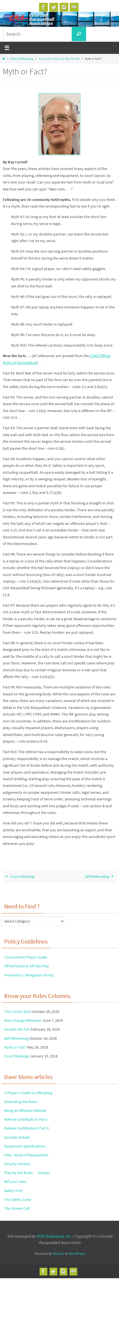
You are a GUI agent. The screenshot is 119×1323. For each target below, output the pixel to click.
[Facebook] (43, 7)
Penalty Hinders (17, 1163)
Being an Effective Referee (25, 1110)
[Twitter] (53, 7)
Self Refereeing (97, 876)
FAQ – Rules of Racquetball (26, 1154)
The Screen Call (17, 1208)
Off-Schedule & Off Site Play (26, 965)
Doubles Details (17, 1137)
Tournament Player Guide (25, 957)
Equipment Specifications (25, 1146)
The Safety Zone (17, 1199)
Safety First (13, 1190)
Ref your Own (15, 1181)
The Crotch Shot (17, 1011)
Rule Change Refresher (23, 1020)
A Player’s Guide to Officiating (28, 1092)
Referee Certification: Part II (26, 1128)
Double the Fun (17, 1029)
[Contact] (74, 7)
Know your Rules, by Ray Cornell (59, 59)
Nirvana (58, 1253)
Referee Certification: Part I (26, 1119)
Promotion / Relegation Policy (29, 975)
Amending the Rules (20, 1101)
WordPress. (76, 1253)
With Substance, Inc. (54, 1236)
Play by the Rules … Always (27, 1172)
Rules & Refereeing (21, 59)
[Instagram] (64, 7)
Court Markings (22, 876)
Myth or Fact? (15, 1047)
